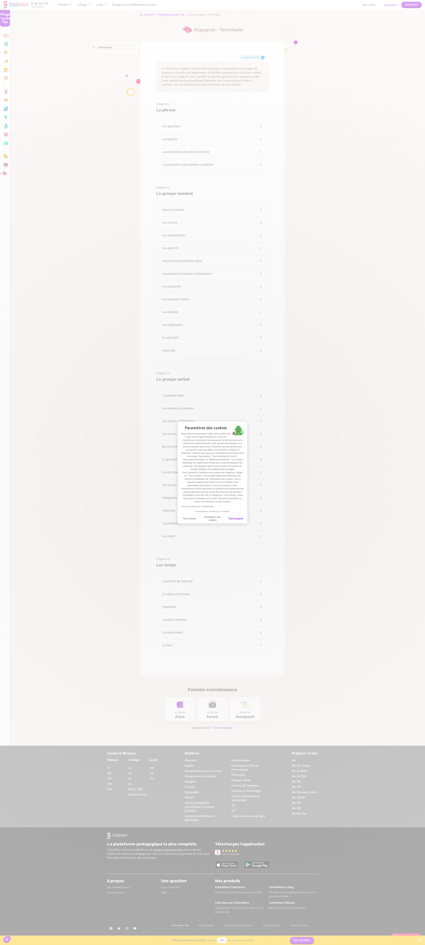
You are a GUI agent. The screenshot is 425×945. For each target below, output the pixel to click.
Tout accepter (235, 518)
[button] (7, 939)
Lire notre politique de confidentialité (197, 506)
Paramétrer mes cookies (212, 518)
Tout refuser (189, 518)
